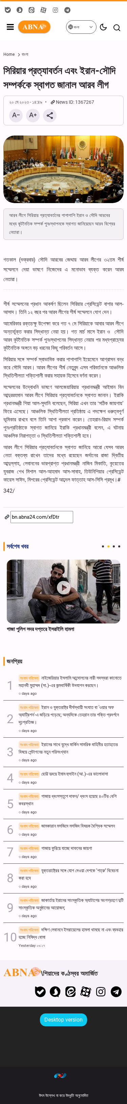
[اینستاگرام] (100, 991)
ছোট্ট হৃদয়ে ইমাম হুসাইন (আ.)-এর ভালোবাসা (64, 774)
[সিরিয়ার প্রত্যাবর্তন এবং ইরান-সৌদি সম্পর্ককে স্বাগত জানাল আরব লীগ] (63, 169)
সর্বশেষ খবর (17, 546)
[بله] (40, 991)
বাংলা (76, 27)
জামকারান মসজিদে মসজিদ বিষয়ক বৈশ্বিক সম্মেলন (67, 826)
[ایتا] (70, 991)
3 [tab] (114, 546)
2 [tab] (108, 546)
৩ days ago (28, 693)
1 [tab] (103, 546)
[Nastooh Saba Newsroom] (63, 1075)
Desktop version (63, 1019)
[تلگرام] (116, 991)
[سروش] (55, 991)
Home (9, 54)
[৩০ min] (63, 591)
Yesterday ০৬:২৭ (32, 945)
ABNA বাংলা (41, 27)
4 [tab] (119, 546)
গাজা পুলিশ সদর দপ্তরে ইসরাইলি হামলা (40, 629)
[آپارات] (85, 991)
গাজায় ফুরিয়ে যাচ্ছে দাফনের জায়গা (56, 848)
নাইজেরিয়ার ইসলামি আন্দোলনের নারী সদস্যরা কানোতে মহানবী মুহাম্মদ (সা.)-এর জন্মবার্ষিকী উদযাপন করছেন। (70, 681)
